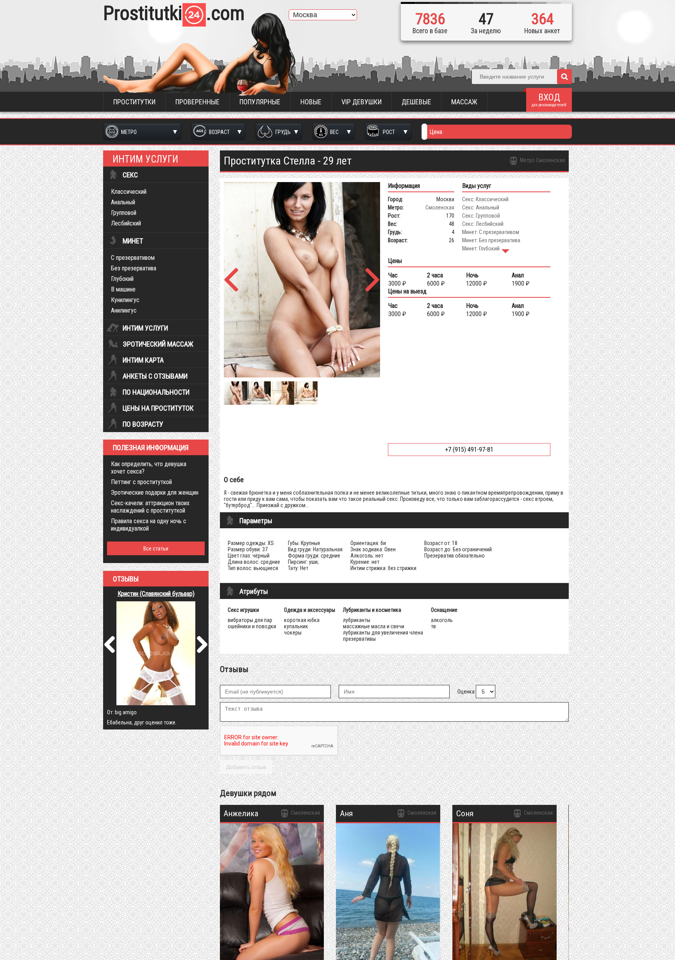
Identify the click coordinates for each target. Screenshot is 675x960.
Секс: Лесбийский (483, 224)
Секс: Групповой (481, 216)
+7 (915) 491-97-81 (469, 449)
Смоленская (439, 207)
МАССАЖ (464, 102)
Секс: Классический (485, 199)
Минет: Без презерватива (491, 240)
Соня (464, 813)
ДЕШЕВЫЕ (416, 102)
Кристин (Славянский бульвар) (156, 593)
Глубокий (122, 278)
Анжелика (240, 813)
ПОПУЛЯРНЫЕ (259, 102)
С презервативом (133, 257)
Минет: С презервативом (490, 232)
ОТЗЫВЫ (126, 579)
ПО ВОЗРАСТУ (143, 424)
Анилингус (124, 310)
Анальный (123, 202)
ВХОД (549, 99)
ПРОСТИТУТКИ (134, 102)
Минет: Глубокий (481, 248)
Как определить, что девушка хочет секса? (148, 467)
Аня (346, 813)
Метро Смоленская (542, 160)
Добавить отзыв (246, 767)
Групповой (123, 212)
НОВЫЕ (310, 102)
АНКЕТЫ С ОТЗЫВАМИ (155, 376)
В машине (123, 289)
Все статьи (155, 548)
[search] (564, 76)
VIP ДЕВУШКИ (361, 102)
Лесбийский (126, 223)
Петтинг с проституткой (141, 482)
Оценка (466, 691)
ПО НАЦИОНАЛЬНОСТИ (156, 392)
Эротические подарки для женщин (154, 492)
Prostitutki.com (174, 13)
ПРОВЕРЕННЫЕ (197, 102)
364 (542, 19)
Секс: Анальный (480, 207)
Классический (128, 191)
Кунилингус (125, 300)
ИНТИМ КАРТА (143, 360)
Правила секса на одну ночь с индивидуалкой (148, 524)
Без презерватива (133, 268)
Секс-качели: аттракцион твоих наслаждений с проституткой (150, 506)
